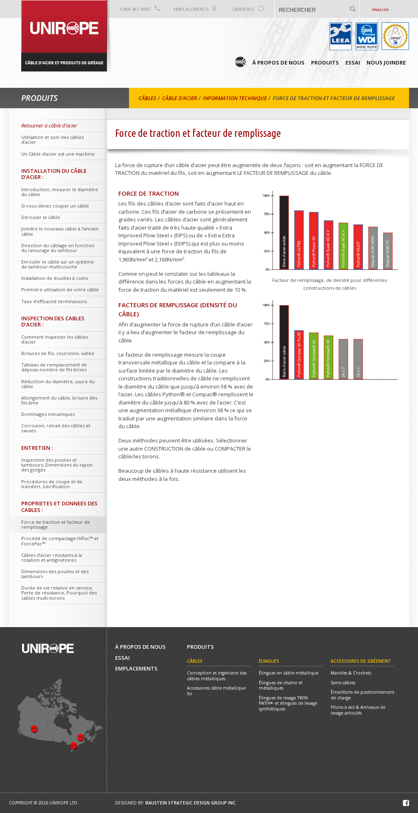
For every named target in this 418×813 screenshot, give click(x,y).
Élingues (269, 661)
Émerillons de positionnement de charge (362, 695)
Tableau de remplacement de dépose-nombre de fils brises (54, 367)
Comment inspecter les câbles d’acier (54, 339)
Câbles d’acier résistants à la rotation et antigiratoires (51, 557)
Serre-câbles (343, 683)
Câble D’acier (179, 98)
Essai (352, 62)
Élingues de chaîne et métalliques (280, 685)
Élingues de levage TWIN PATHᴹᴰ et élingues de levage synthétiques (288, 703)
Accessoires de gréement (361, 661)
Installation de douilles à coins (54, 278)
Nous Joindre (386, 62)
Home (240, 62)
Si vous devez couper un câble (55, 206)
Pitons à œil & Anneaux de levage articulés (358, 710)
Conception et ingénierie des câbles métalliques (217, 675)
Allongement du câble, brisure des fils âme (59, 400)
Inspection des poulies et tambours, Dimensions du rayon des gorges (57, 465)
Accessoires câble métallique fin (216, 691)
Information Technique (235, 98)
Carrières (242, 9)
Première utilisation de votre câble (60, 289)
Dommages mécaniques (48, 414)
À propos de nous (278, 62)
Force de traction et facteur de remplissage (55, 524)
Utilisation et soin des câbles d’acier (52, 139)
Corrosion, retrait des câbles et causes (55, 427)
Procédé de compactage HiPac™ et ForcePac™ (59, 540)
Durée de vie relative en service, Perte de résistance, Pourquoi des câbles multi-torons (59, 593)
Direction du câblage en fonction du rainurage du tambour (57, 247)
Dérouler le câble (40, 217)
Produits (325, 62)
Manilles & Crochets (351, 673)
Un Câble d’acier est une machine (58, 154)
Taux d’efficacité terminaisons (54, 301)
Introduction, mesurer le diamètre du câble (59, 191)
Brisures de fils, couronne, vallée (57, 353)
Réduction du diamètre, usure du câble (58, 383)
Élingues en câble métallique (288, 673)
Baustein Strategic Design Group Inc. (191, 803)
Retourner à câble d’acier (49, 125)
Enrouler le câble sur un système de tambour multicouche (57, 264)
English (380, 9)
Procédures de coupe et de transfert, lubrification (51, 483)
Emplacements (191, 9)
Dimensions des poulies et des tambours (55, 573)
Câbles (147, 98)
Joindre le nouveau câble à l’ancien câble (59, 231)
